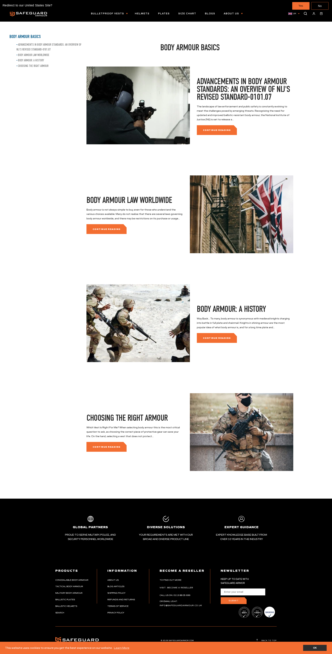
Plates (164, 13)
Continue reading (217, 130)
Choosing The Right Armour (33, 66)
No (320, 6)
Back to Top (269, 640)
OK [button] (315, 647)
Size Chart (187, 13)
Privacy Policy (115, 612)
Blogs (210, 13)
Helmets (142, 13)
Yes (301, 6)
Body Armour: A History (31, 60)
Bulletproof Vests (108, 13)
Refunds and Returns (121, 599)
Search (59, 612)
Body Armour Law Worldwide (33, 55)
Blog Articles (115, 586)
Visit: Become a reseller (176, 587)
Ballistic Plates (65, 599)
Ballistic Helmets (66, 606)
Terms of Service (117, 606)
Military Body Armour (68, 593)
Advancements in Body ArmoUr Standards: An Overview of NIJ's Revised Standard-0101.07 (243, 89)
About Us (232, 13)
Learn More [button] (121, 648)
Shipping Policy (116, 593)
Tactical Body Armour (69, 586)
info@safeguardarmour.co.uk (181, 605)
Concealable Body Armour (71, 580)
